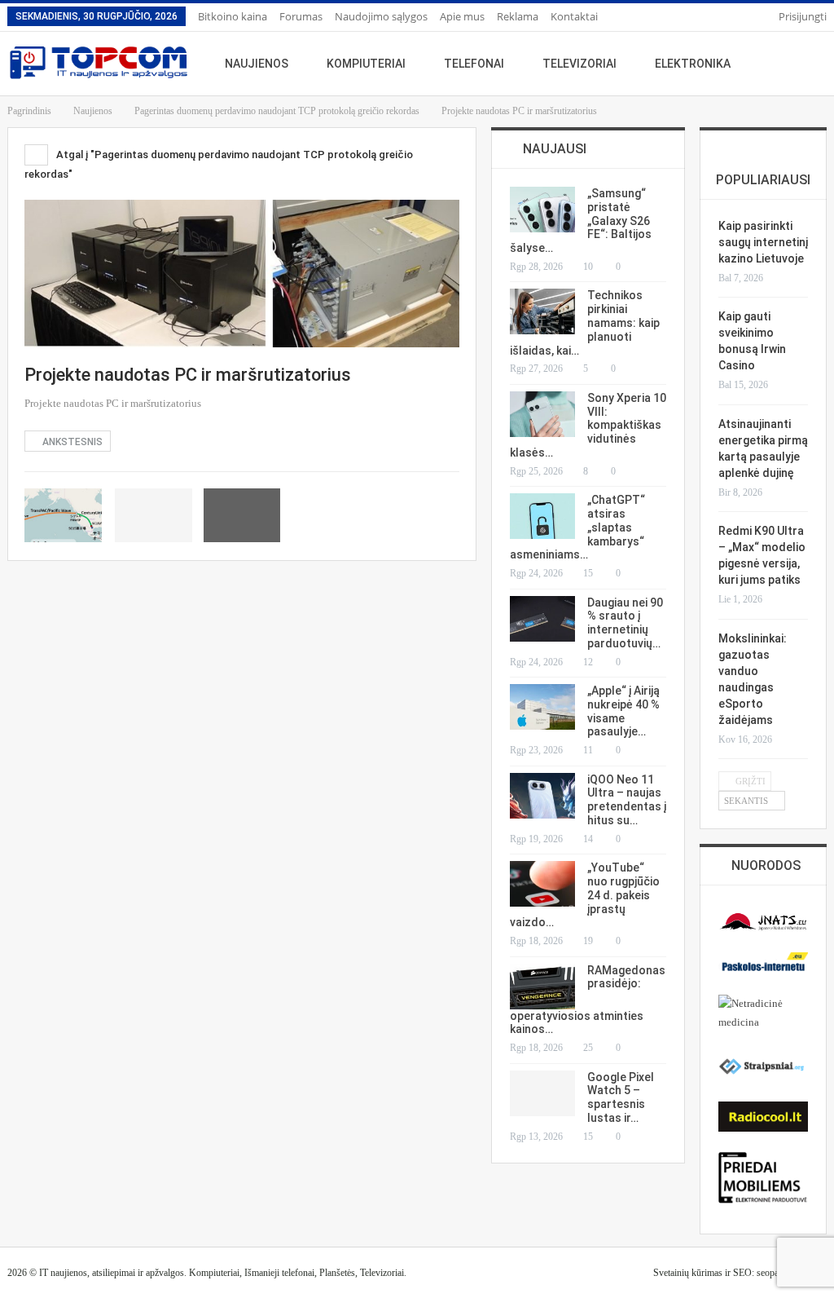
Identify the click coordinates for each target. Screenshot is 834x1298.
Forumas (301, 16)
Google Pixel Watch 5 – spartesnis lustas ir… (620, 1097)
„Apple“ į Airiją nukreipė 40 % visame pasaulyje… (623, 711)
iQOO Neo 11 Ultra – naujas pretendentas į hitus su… (626, 800)
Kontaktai (574, 16)
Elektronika (693, 63)
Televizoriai (579, 63)
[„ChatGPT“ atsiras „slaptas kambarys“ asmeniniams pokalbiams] (542, 516)
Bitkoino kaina (232, 16)
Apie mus (462, 16)
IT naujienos (63, 1272)
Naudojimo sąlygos (381, 16)
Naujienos (256, 63)
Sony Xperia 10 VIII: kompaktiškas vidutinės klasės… (588, 425)
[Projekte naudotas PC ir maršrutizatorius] (63, 515)
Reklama (517, 16)
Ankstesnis (71, 442)
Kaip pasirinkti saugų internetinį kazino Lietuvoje (763, 242)
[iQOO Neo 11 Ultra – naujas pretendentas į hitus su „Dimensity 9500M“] (542, 796)
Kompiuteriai (366, 63)
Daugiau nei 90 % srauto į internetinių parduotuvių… (625, 623)
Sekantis (747, 801)
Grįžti (749, 781)
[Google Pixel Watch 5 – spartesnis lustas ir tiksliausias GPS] (542, 1093)
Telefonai (474, 63)
